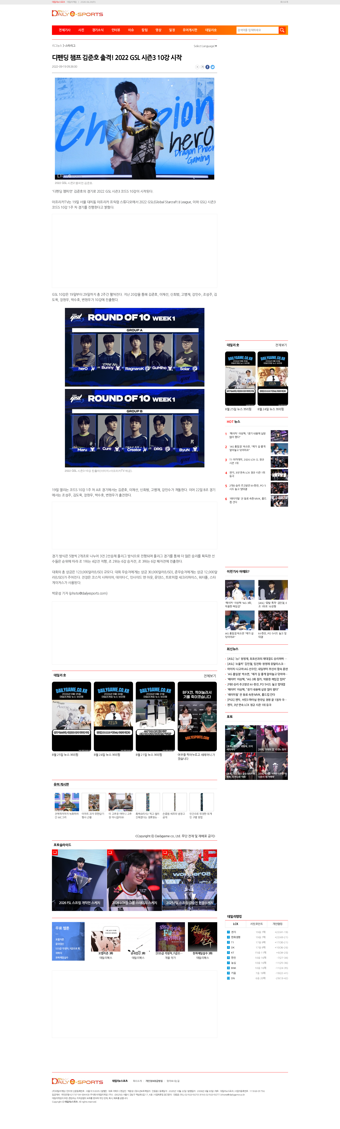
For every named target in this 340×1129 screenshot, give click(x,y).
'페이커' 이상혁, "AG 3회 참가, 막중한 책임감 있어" (256, 679)
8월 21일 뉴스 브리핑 (149, 754)
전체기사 (64, 30)
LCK (235, 924)
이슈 (131, 30)
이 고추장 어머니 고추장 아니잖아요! (120, 816)
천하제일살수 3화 (203, 953)
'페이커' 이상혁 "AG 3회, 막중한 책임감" (238, 605)
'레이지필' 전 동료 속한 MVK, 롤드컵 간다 (247, 500)
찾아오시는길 (173, 1081)
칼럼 (145, 30)
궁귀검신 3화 (138, 953)
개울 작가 (170, 958)
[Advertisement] (103, 250)
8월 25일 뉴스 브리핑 (65, 754)
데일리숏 (211, 30)
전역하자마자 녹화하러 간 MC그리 (67, 816)
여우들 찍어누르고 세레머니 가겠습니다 (196, 756)
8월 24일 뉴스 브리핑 (107, 754)
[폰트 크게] (202, 67)
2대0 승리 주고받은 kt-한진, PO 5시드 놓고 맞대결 (247, 487)
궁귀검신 (59, 944)
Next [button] (213, 880)
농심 (232, 963)
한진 (232, 958)
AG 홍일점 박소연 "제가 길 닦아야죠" (239, 635)
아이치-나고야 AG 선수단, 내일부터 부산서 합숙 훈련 (257, 669)
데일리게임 (72, 2)
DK (231, 947)
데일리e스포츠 (58, 2)
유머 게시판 (61, 784)
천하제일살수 (61, 958)
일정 (172, 30)
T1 (231, 942)
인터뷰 (116, 30)
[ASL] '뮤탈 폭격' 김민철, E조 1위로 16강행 (272, 605)
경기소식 (98, 30)
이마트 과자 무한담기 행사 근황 (93, 816)
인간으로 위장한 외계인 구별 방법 (200, 816)
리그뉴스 (57, 45)
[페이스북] (207, 67)
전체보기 (210, 676)
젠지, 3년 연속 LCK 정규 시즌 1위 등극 (247, 474)
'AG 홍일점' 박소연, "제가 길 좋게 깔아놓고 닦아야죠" (247, 448)
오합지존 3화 (105, 953)
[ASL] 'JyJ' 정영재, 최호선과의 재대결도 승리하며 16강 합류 (257, 658)
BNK (232, 968)
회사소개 (284, 2)
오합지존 (59, 939)
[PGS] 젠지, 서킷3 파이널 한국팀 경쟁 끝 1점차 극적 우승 (257, 699)
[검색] (282, 30)
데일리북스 (106, 958)
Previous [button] (56, 880)
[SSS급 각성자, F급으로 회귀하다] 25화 (170, 953)
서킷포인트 (256, 924)
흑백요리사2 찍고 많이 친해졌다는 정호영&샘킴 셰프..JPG (147, 816)
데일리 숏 (60, 675)
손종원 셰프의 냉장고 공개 (174, 816)
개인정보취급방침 (154, 1081)
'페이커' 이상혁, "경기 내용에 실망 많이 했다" (247, 435)
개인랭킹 (278, 924)
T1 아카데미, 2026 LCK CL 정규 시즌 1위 (246, 461)
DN (231, 978)
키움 (232, 973)
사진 (81, 30)
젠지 (232, 932)
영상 (158, 30)
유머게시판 (190, 30)
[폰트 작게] (197, 67)
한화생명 (234, 937)
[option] (79, 880)
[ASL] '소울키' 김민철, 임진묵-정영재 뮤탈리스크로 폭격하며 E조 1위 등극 (257, 664)
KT (231, 952)
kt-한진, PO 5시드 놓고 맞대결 (272, 635)
